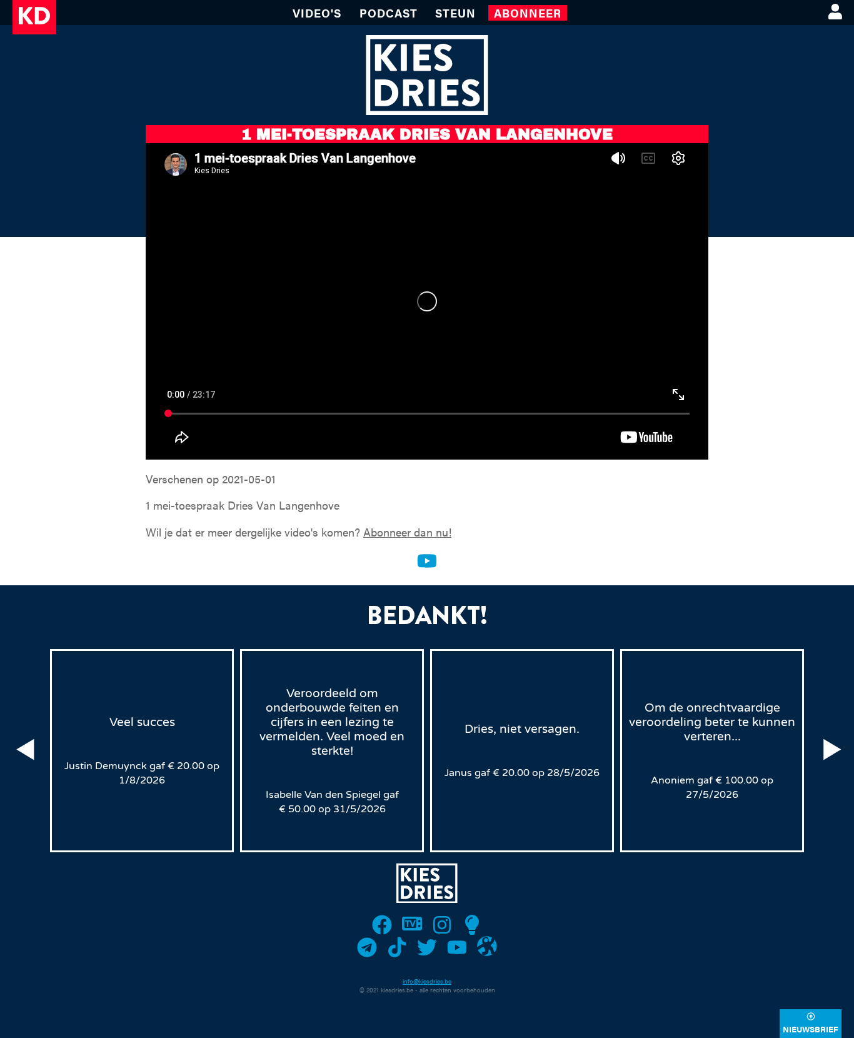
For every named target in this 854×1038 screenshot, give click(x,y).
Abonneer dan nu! (407, 532)
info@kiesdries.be (427, 981)
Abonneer (527, 13)
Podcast (388, 13)
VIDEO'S (317, 13)
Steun (455, 13)
